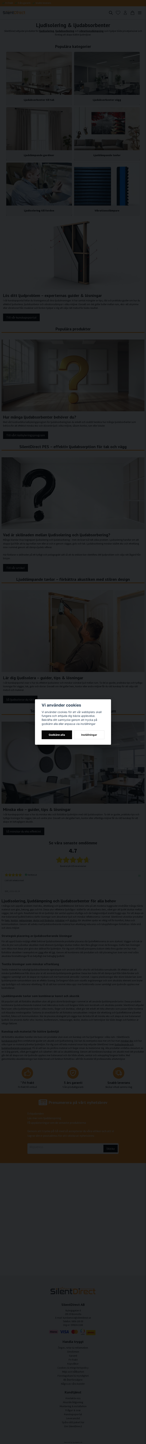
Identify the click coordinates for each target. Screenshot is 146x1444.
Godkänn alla (57, 734)
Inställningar (89, 734)
